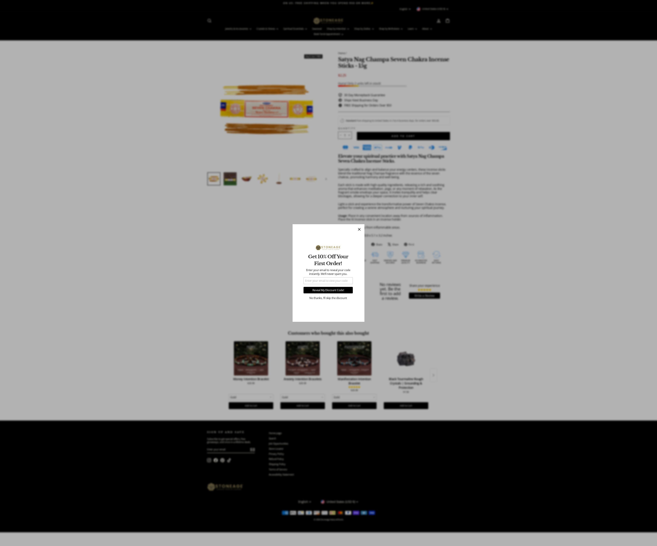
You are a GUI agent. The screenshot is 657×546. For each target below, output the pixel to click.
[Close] (359, 229)
